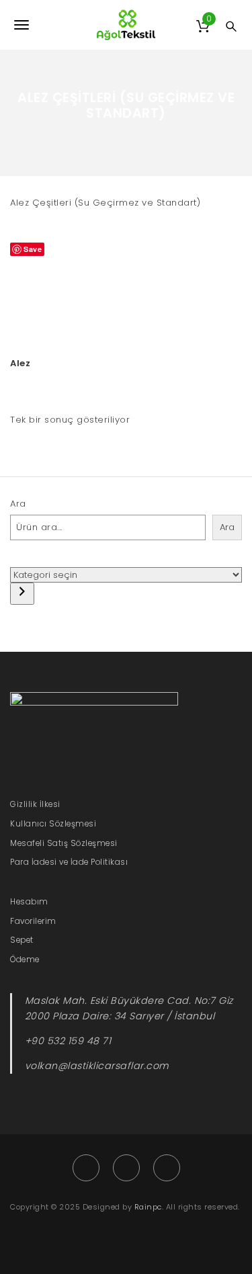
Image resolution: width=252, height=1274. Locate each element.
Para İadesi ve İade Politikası (69, 862)
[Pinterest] (126, 1167)
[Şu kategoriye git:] (22, 594)
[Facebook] (86, 1167)
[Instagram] (166, 1167)
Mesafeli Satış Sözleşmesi (64, 843)
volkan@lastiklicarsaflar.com (97, 1065)
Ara (18, 503)
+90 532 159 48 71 (68, 1041)
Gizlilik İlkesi (35, 804)
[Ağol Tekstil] (126, 25)
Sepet (22, 940)
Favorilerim (33, 921)
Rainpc (148, 1206)
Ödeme (25, 959)
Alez (20, 363)
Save (33, 249)
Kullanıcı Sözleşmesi (53, 823)
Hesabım (29, 901)
